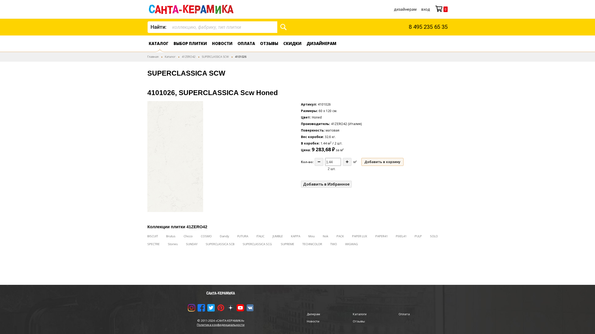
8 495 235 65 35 (428, 27)
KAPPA (295, 236)
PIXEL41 (401, 236)
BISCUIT (152, 236)
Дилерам (313, 314)
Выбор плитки (190, 43)
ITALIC (260, 236)
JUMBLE (278, 236)
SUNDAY (192, 244)
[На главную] (192, 9)
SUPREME (287, 244)
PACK (340, 236)
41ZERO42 (188, 57)
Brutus (170, 236)
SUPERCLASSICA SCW (215, 57)
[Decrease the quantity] (319, 162)
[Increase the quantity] (347, 162)
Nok (325, 236)
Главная (153, 57)
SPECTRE (153, 244)
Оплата (246, 43)
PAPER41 (381, 236)
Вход (425, 9)
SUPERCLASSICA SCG (258, 244)
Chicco (188, 236)
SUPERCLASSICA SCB (220, 244)
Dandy (224, 236)
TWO (333, 244)
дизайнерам (405, 9)
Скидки (292, 43)
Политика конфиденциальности (221, 325)
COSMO (206, 236)
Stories (173, 244)
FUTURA (242, 236)
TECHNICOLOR (312, 244)
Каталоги (360, 314)
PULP (418, 236)
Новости (222, 43)
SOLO (434, 236)
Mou (311, 236)
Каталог (159, 43)
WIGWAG (351, 244)
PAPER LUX (359, 236)
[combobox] (212, 27)
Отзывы (269, 43)
